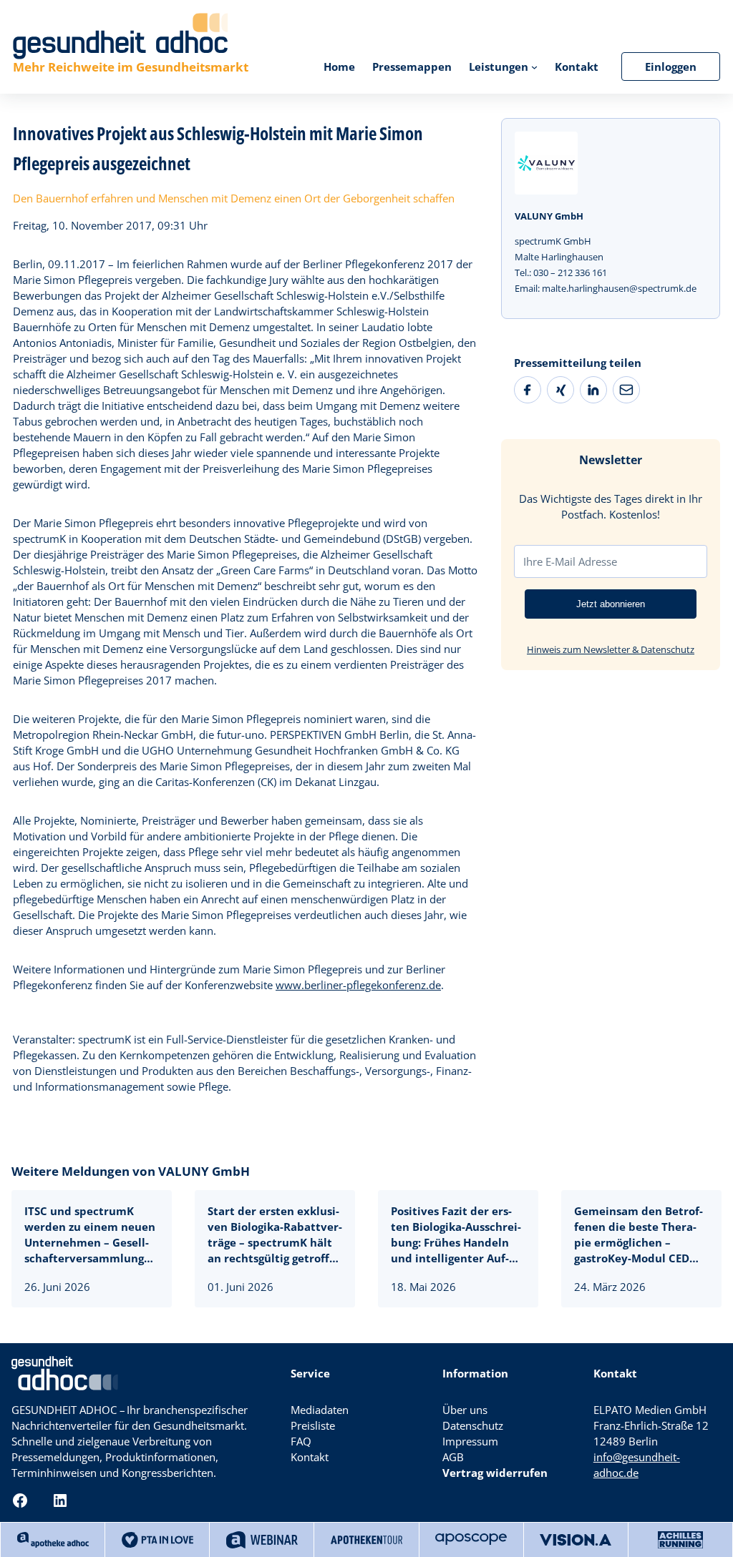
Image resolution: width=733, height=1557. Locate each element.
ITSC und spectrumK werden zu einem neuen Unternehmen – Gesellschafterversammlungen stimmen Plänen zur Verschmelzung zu (91, 1235)
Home (339, 66)
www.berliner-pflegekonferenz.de (358, 985)
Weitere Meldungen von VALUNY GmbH (130, 1171)
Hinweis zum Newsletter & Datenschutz (610, 649)
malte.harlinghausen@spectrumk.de (619, 288)
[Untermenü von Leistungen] (534, 66)
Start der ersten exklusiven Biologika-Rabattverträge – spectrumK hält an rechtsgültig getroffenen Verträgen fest (275, 1235)
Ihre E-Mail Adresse (570, 561)
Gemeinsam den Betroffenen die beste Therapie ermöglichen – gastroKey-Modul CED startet (638, 1235)
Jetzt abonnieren (610, 604)
